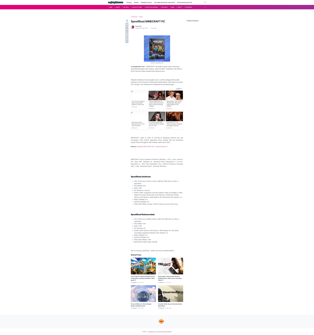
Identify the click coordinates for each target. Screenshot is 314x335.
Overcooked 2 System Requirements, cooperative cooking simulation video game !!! (143, 278)
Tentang (129, 2)
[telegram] (126, 34)
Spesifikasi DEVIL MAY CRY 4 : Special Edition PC (152, 146)
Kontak (136, 2)
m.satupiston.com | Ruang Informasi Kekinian (160, 331)
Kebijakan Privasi (146, 2)
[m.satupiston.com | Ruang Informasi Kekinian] (115, 2)
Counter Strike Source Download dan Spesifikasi (170, 305)
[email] (126, 41)
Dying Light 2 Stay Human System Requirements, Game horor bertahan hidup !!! (170, 278)
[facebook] (126, 24)
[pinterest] (126, 38)
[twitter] (126, 28)
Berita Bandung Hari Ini (184, 2)
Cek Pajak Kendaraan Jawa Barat (164, 2)
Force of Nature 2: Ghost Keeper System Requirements (141, 305)
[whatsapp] (126, 31)
